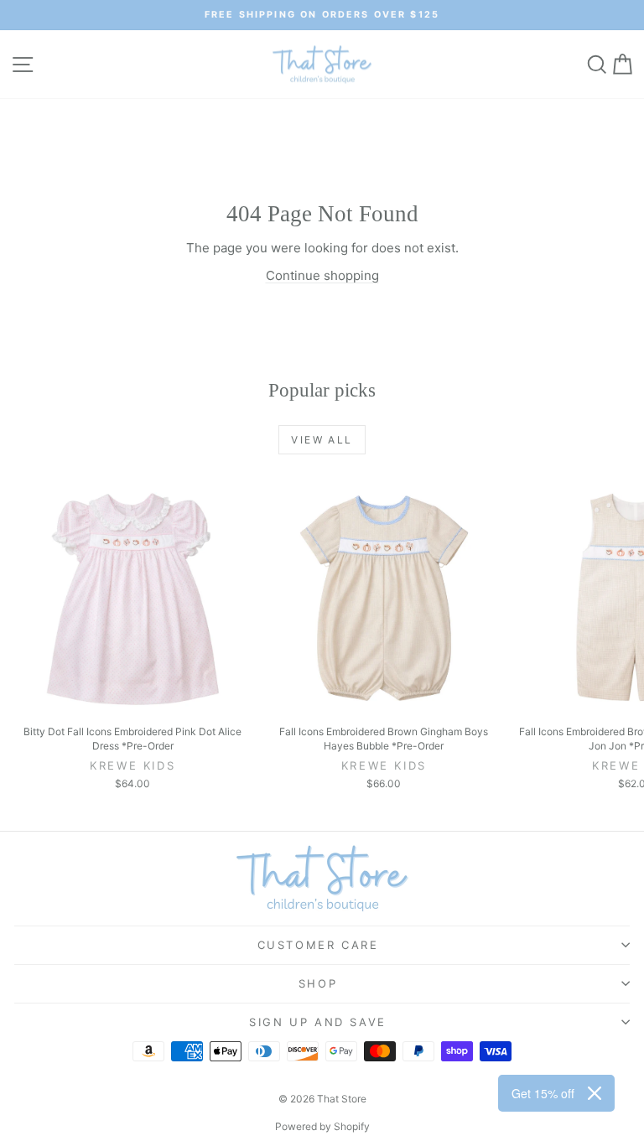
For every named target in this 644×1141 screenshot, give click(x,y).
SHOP (318, 983)
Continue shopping (322, 275)
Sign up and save (318, 1022)
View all (321, 439)
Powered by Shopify (322, 1126)
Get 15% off (543, 1093)
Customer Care (318, 945)
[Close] (594, 1093)
